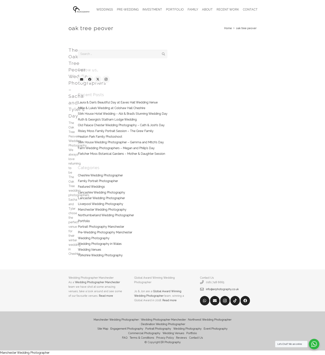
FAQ (125, 337)
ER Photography (171, 342)
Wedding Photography (93, 238)
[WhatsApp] (204, 300)
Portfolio (84, 221)
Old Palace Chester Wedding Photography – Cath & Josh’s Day (121, 125)
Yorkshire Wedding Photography (100, 255)
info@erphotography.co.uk (222, 289)
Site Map (102, 328)
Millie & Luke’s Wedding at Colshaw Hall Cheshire (111, 108)
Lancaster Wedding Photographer (101, 198)
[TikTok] (235, 300)
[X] (98, 79)
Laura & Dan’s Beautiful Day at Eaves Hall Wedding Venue (118, 102)
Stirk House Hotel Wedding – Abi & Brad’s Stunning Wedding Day (122, 113)
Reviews (181, 337)
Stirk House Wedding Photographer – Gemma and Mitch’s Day (121, 142)
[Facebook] (89, 79)
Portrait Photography (158, 328)
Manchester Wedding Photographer (116, 319)
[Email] (81, 79)
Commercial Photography (144, 333)
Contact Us (196, 337)
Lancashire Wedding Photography (101, 192)
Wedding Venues (89, 249)
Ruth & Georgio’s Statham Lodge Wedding (107, 119)
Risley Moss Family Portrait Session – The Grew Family (115, 131)
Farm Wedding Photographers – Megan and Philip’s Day (116, 148)
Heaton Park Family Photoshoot (100, 136)
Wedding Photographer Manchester (97, 282)
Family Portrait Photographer (98, 181)
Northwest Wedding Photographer (210, 319)
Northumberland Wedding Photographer (106, 215)
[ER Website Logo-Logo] (81, 9)
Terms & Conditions (142, 337)
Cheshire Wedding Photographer (100, 175)
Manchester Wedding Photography (102, 209)
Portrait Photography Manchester (101, 226)
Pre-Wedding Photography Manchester (105, 232)
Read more (106, 295)
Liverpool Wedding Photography (100, 204)
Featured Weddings (91, 186)
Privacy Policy (165, 337)
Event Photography (216, 328)
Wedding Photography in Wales (100, 244)
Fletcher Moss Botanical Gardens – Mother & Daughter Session (121, 154)
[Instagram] (106, 79)
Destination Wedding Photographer (163, 324)
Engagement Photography (126, 328)
